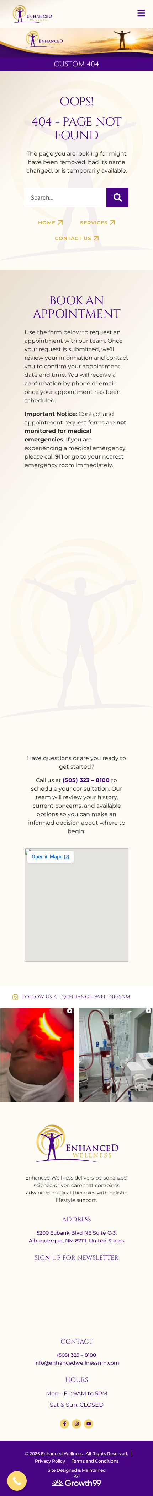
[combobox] (65, 197)
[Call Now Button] (17, 1481)
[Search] (117, 197)
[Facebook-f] (64, 1424)
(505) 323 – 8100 (86, 780)
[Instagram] (76, 1424)
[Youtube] (88, 1424)
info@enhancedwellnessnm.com (76, 1363)
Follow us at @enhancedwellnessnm (76, 996)
